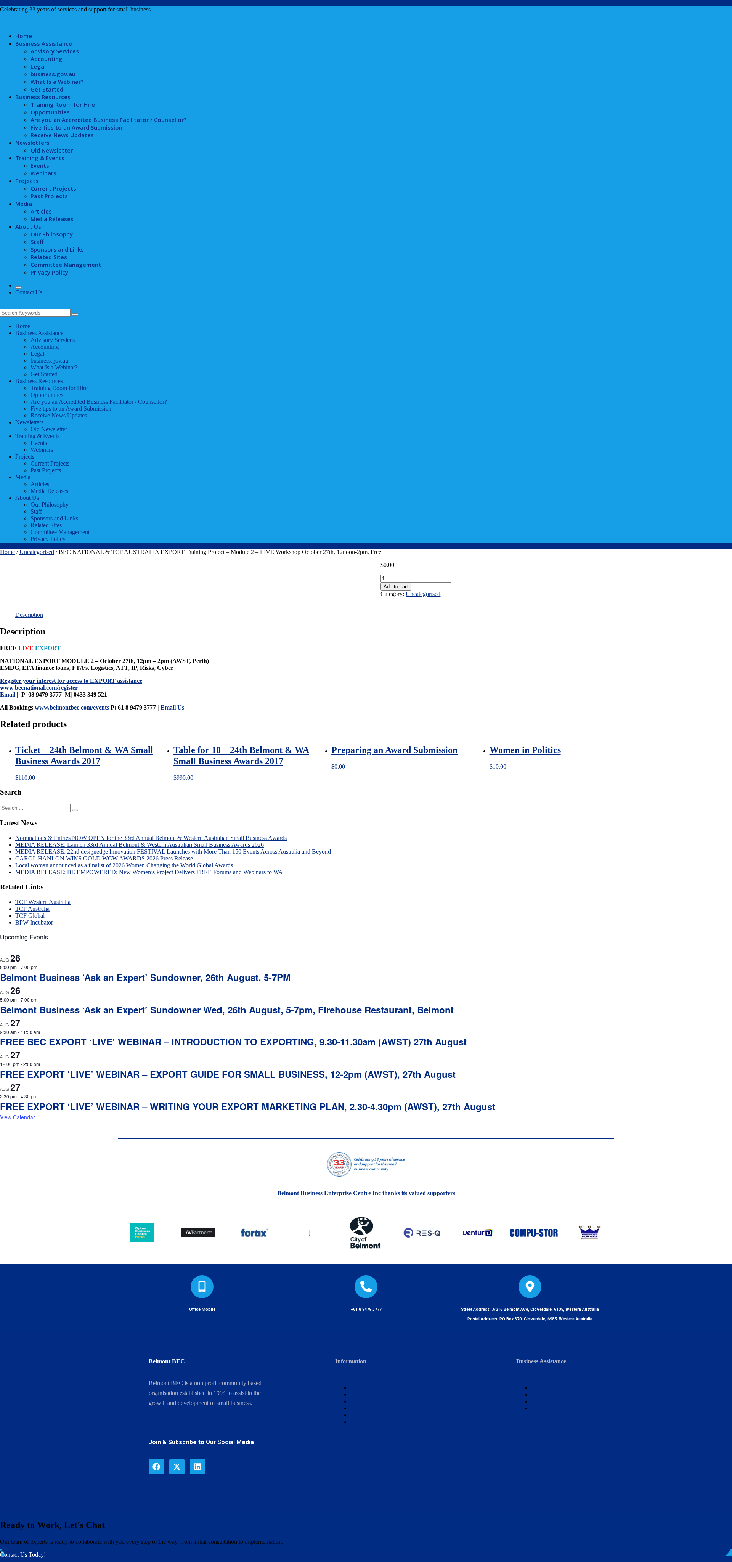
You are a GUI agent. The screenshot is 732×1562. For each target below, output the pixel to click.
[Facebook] (156, 1466)
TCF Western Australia (43, 902)
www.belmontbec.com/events (72, 707)
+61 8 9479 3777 (366, 1309)
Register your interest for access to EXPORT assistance (71, 680)
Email (7, 694)
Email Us (172, 707)
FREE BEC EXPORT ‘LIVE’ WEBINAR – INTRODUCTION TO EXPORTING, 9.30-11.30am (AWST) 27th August (233, 1041)
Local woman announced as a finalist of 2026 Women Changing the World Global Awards (124, 865)
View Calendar (17, 1117)
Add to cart (396, 586)
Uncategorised (36, 552)
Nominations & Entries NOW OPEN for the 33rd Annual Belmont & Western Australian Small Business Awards (151, 838)
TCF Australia (32, 908)
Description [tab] (29, 615)
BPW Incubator (34, 922)
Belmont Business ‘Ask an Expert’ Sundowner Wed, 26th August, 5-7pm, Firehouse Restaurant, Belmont (227, 1009)
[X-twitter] (177, 1466)
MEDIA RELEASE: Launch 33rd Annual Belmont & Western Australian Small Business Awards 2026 (139, 844)
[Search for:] (36, 807)
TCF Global (30, 915)
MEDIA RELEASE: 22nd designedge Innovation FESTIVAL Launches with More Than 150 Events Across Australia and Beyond (173, 851)
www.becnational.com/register (39, 687)
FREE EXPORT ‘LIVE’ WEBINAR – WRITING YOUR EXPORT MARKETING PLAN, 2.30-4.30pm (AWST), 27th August (247, 1106)
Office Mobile (202, 1309)
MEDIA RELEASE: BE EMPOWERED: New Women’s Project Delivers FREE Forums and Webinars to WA (149, 872)
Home (7, 552)
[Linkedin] (197, 1466)
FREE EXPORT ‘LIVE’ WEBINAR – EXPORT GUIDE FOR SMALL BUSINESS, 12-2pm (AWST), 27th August (228, 1074)
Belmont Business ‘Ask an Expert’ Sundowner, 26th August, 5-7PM (145, 977)
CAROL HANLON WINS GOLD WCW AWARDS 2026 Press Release (104, 858)
